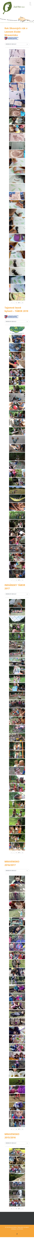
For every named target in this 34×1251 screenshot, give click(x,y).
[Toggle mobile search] (30, 5)
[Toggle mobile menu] (30, 3)
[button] (17, 44)
